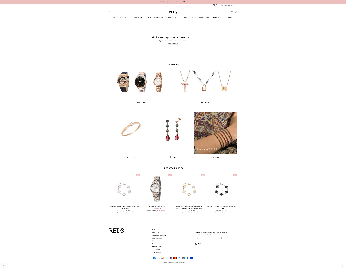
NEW (114, 18)
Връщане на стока (157, 246)
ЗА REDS (229, 18)
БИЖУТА (123, 18)
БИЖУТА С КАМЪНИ (155, 18)
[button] (4, 265)
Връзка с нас (155, 232)
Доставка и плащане (158, 241)
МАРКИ (185, 18)
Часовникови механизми (159, 235)
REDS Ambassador (157, 238)
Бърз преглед (124, 202)
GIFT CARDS (204, 18)
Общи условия (156, 249)
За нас (154, 229)
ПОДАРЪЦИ (173, 18)
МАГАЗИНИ (216, 18)
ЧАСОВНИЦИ (137, 18)
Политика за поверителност (160, 244)
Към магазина (173, 43)
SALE (194, 18)
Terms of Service (156, 252)
